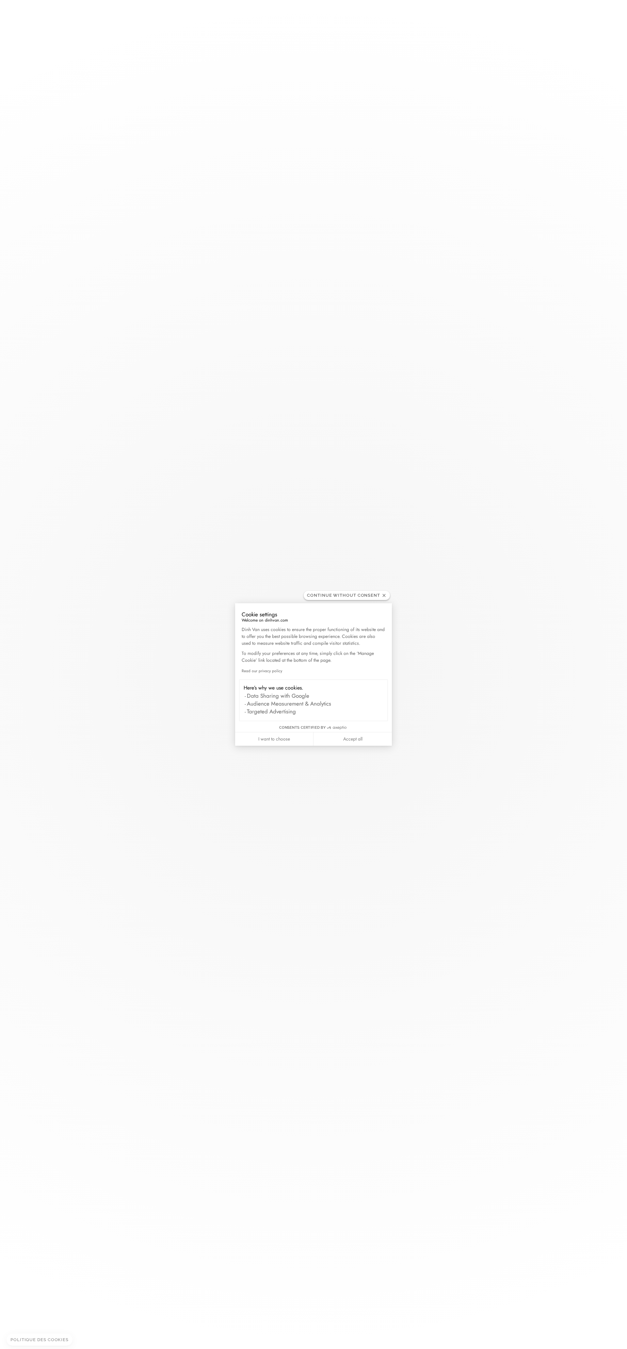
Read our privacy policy (262, 671)
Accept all (352, 739)
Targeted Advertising (271, 711)
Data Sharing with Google (278, 696)
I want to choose (274, 739)
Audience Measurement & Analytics (289, 704)
